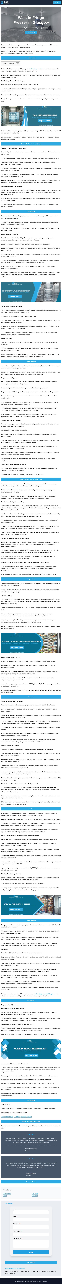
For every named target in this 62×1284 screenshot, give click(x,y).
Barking (29, 1116)
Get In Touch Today (31, 58)
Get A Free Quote (31, 1181)
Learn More (31, 808)
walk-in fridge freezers (36, 69)
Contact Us (31, 697)
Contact (57, 2)
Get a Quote (30, 32)
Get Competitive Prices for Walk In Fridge (31, 479)
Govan (11, 1116)
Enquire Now (31, 579)
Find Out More (31, 211)
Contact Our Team (31, 361)
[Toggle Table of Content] (16, 63)
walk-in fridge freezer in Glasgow (44, 994)
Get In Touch (31, 1000)
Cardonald (17, 1116)
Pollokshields (5, 1116)
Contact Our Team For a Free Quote (31, 143)
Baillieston (24, 1116)
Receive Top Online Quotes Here (31, 1121)
